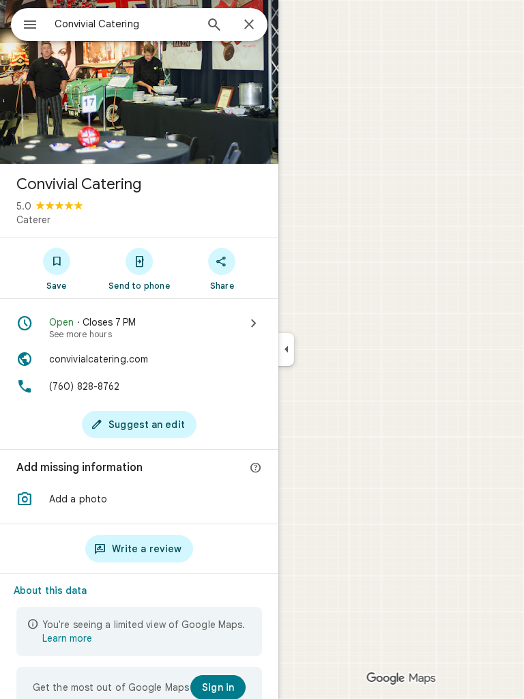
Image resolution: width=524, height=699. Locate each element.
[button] (139, 499)
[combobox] (125, 24)
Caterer (33, 220)
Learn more (67, 638)
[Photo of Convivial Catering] (139, 82)
